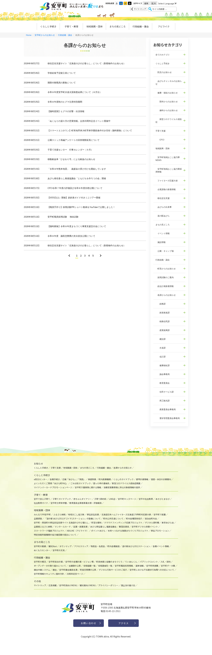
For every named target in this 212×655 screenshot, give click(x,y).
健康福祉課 (162, 365)
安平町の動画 (40, 546)
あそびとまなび (162, 498)
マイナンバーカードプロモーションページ (53, 487)
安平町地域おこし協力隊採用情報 (168, 170)
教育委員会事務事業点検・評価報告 (85, 502)
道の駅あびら (162, 216)
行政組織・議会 (141, 26)
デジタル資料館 (152, 522)
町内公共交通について (113, 518)
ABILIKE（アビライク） (78, 530)
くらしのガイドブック (123, 479)
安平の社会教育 (146, 498)
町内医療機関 (105, 479)
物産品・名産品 (98, 546)
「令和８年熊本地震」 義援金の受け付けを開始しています (77, 169)
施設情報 (160, 242)
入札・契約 (166, 561)
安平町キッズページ (127, 498)
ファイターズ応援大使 (166, 180)
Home (28, 35)
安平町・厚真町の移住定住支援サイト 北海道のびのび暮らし (61, 522)
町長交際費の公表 (88, 569)
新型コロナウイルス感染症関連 (126, 483)
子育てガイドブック (62, 498)
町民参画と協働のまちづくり (109, 561)
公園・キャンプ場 (164, 251)
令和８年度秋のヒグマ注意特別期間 (65, 102)
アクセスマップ (81, 546)
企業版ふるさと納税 (43, 526)
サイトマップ (140, 9)
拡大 (153, 3)
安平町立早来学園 (59, 502)
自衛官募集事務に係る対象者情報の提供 (122, 487)
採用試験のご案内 (164, 277)
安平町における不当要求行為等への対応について (152, 569)
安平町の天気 (59, 550)
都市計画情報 (142, 479)
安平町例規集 (152, 565)
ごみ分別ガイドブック (81, 483)
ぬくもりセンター (42, 550)
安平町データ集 (168, 565)
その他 (37, 581)
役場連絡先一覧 (105, 565)
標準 (146, 3)
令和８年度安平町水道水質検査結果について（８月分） (75, 92)
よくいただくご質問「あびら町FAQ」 (51, 483)
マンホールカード (63, 526)
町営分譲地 (96, 522)
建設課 (160, 339)
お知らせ (38, 463)
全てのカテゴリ (162, 55)
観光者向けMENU (88, 585)
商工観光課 (162, 400)
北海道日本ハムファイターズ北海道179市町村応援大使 (126, 514)
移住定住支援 (162, 198)
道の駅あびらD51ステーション (136, 546)
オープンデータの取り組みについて (50, 565)
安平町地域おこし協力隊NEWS (167, 158)
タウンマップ (65, 546)
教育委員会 (162, 383)
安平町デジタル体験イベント (145, 526)
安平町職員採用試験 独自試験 (63, 217)
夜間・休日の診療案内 (161, 479)
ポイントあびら (98, 530)
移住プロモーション (160, 530)
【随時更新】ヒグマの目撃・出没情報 (66, 111)
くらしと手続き (48, 26)
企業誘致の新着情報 (165, 189)
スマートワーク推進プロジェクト (49, 530)
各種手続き (55, 479)
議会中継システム (42, 569)
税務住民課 (162, 321)
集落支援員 (124, 526)
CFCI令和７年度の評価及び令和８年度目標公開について (75, 188)
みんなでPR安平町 (42, 514)
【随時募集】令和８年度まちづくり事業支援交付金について (77, 226)
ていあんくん (131, 561)
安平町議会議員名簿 (68, 569)
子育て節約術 (100, 498)
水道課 (160, 348)
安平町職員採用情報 (124, 565)
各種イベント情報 (161, 546)
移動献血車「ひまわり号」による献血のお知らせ (71, 159)
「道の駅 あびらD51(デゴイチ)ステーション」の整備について (73, 518)
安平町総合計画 (56, 561)
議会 (55, 569)
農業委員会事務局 (165, 409)
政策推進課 (162, 312)
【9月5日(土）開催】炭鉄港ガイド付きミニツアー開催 (74, 197)
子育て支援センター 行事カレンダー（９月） (70, 149)
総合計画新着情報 (164, 286)
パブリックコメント (149, 561)
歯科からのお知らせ (166, 110)
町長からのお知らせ (165, 268)
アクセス (123, 623)
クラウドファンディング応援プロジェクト (123, 522)
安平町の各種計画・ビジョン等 (79, 561)
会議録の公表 (75, 565)
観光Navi (53, 546)
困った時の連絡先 (101, 483)
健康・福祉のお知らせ (166, 93)
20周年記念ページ (75, 573)
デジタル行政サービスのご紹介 (113, 569)
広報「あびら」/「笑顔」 (73, 479)
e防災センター (40, 479)
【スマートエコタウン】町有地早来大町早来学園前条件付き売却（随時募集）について (90, 130)
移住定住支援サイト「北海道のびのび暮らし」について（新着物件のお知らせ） (86, 63)
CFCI (159, 140)
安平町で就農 (160, 514)
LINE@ (112, 498)
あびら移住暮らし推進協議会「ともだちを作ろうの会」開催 (77, 178)
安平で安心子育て (42, 498)
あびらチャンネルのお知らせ (168, 82)
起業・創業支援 (80, 526)
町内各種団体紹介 (134, 518)
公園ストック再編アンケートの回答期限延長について (74, 140)
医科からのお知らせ (166, 101)
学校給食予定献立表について (62, 73)
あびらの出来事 (163, 207)
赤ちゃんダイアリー (82, 498)
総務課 (160, 304)
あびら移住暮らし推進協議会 (103, 526)
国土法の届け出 (128, 585)
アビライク (163, 26)
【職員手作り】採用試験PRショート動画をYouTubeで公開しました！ (81, 207)
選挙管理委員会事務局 (167, 418)
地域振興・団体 (94, 26)
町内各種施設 (113, 546)
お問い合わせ (88, 623)
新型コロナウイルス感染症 (168, 120)
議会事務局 (162, 374)
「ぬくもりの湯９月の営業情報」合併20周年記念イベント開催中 (79, 121)
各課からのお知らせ (165, 295)
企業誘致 (38, 518)
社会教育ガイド (41, 502)
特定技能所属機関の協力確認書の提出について (55, 534)
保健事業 (92, 479)
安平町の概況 (40, 561)
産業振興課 (162, 330)
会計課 (160, 356)
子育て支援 (160, 131)
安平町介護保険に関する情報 (88, 487)
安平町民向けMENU (68, 585)
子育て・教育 (71, 26)
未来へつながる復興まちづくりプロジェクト (128, 530)
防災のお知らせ (163, 72)
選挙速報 (140, 565)
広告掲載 (53, 585)
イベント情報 (162, 233)
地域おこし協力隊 (76, 514)
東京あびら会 (168, 522)
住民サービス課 (164, 392)
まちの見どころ (117, 26)
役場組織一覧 (89, 565)
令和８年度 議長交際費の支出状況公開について (71, 236)
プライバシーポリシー (108, 585)
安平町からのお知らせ (45, 35)
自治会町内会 (151, 518)
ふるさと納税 (59, 514)
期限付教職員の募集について (62, 82)
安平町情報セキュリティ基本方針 (49, 573)
